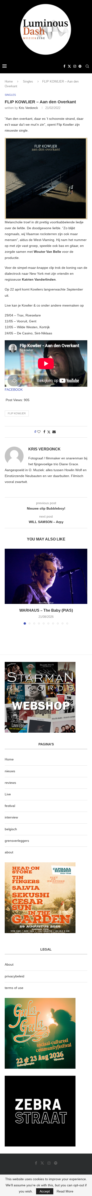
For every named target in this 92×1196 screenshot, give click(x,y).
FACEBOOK (14, 389)
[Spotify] (80, 66)
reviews (10, 783)
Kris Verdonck (28, 108)
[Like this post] (39, 432)
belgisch (11, 829)
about (9, 852)
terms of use (14, 988)
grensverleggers (17, 841)
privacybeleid (14, 976)
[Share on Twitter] (48, 432)
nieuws (10, 771)
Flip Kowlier (17, 413)
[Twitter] (69, 66)
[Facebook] (64, 66)
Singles (28, 81)
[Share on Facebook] (44, 432)
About (9, 964)
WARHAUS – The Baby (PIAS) (46, 610)
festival (10, 806)
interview (11, 817)
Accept (45, 1191)
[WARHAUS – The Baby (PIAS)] (46, 576)
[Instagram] (74, 66)
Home (9, 81)
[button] (9, 586)
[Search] (87, 66)
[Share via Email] (54, 432)
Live (8, 794)
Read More (65, 1191)
